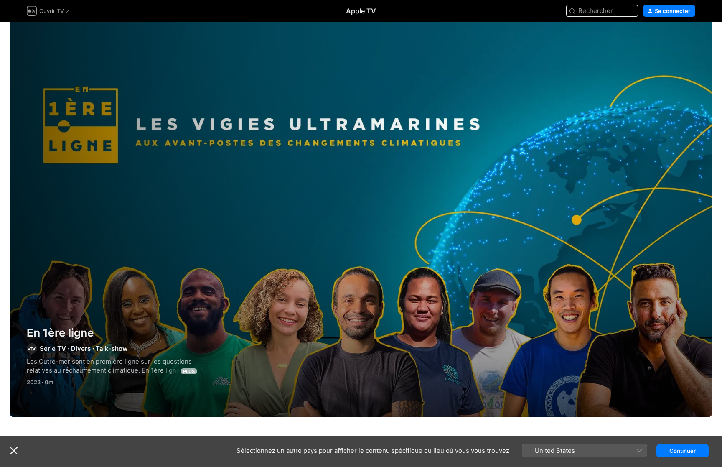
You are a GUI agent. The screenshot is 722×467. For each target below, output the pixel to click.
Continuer (682, 450)
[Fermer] (14, 450)
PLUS (189, 371)
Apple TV (361, 11)
